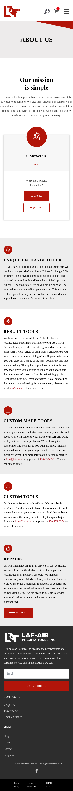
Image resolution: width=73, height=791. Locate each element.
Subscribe (36, 686)
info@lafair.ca (36, 207)
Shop (6, 736)
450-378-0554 (36, 195)
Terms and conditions (31, 785)
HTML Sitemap (49, 785)
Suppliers (9, 755)
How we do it (18, 612)
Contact (8, 748)
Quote (7, 742)
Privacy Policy (17, 785)
